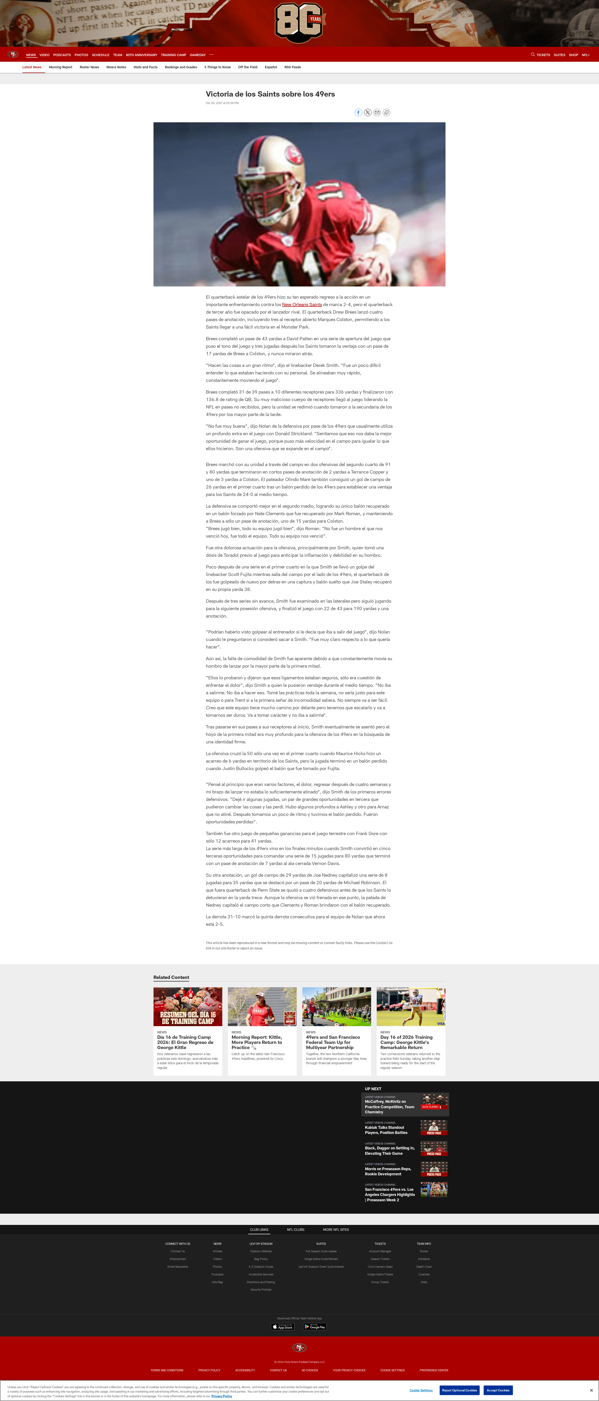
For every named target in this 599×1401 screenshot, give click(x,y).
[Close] (591, 1390)
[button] (405, 1105)
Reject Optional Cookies (459, 1390)
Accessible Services (261, 1274)
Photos (217, 1266)
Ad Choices (310, 1370)
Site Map (217, 1282)
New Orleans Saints (302, 304)
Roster (424, 1251)
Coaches (424, 1274)
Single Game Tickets (380, 1274)
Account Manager (380, 1251)
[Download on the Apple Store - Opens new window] (282, 1327)
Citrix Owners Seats (380, 1266)
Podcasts (217, 1274)
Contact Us (178, 1251)
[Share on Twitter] (368, 115)
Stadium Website (261, 1251)
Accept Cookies (498, 1390)
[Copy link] (386, 113)
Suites (321, 1243)
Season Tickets (380, 1258)
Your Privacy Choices (349, 1370)
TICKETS (380, 1243)
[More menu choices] (211, 54)
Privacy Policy (209, 1370)
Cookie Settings (392, 1370)
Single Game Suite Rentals (321, 1258)
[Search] (533, 54)
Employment (178, 1258)
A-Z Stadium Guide (261, 1266)
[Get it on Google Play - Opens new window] (315, 1329)
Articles (217, 1251)
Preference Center (434, 1370)
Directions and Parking (261, 1282)
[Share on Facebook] (358, 115)
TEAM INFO (424, 1243)
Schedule (424, 1258)
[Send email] (377, 115)
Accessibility (245, 1370)
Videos (217, 1258)
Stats (424, 1282)
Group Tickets (380, 1282)
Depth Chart (424, 1266)
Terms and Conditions (167, 1370)
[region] (299, 1390)
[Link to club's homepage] (13, 54)
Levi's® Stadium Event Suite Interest (321, 1266)
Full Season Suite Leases (321, 1251)
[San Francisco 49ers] (299, 1348)
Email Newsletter (178, 1266)
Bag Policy (261, 1258)
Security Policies (261, 1289)
